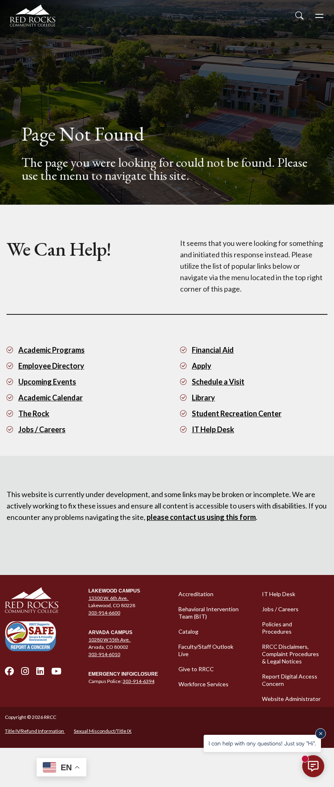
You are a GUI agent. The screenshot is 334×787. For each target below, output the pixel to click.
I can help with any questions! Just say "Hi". (262, 743)
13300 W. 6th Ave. (108, 598)
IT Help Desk (213, 429)
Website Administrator (291, 698)
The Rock (33, 413)
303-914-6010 (104, 654)
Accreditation (195, 593)
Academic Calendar (50, 397)
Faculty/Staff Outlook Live (205, 650)
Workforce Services (203, 684)
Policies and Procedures (277, 628)
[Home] (42, 600)
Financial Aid (213, 349)
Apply (201, 365)
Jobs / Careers (42, 429)
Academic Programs (51, 349)
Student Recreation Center (236, 413)
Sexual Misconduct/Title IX (103, 731)
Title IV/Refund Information (35, 731)
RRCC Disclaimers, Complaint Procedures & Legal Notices (290, 654)
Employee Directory (51, 365)
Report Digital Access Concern (289, 680)
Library (203, 397)
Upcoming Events (47, 381)
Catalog (188, 631)
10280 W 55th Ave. (109, 640)
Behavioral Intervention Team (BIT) (208, 613)
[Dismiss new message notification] (320, 733)
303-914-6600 (104, 613)
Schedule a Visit (218, 381)
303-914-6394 (138, 681)
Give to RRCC (196, 668)
